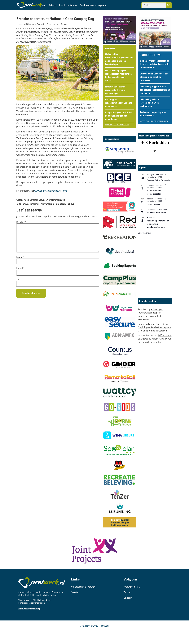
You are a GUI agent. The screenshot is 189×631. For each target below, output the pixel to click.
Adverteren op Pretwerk (83, 586)
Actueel (52, 5)
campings (34, 203)
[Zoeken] (168, 5)
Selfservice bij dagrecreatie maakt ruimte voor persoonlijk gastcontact (155, 339)
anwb (25, 203)
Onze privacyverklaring (29, 608)
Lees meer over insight (117, 124)
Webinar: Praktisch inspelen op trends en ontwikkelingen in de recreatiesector (154, 64)
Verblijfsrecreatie (56, 199)
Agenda (102, 5)
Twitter (127, 592)
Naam (20, 257)
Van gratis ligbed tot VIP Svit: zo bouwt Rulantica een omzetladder (119, 115)
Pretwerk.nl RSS (132, 586)
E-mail (20, 268)
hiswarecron (47, 203)
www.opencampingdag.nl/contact (51, 190)
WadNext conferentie (156, 212)
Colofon (75, 592)
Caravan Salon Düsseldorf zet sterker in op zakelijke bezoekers (154, 77)
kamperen (60, 203)
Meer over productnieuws (154, 121)
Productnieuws (88, 5)
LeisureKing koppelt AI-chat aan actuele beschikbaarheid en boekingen (155, 90)
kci (68, 203)
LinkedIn (128, 597)
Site (18, 279)
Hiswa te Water (154, 204)
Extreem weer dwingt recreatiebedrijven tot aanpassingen (115, 90)
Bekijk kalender (144, 232)
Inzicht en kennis (68, 5)
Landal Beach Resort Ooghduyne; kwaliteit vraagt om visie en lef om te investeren (154, 327)
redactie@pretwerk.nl (35, 603)
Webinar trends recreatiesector (154, 192)
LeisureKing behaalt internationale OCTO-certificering (150, 102)
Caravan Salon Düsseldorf (159, 180)
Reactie (21, 222)
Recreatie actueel (37, 199)
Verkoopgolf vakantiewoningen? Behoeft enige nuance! (118, 103)
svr (72, 203)
